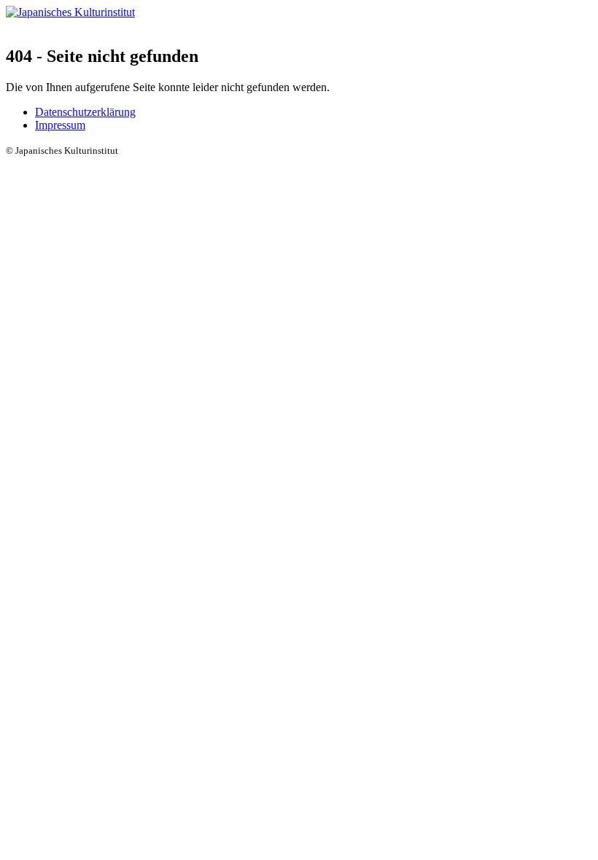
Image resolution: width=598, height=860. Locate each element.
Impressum (60, 125)
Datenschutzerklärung (85, 112)
